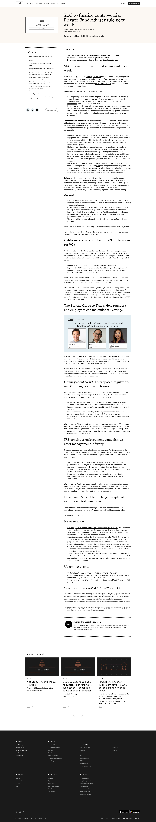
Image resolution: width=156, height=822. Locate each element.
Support (18, 789)
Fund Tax (82, 753)
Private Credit (19, 753)
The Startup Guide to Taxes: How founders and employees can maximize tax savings (41, 73)
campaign (124, 484)
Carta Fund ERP (84, 744)
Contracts (114, 750)
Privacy (107, 818)
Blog (49, 780)
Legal (101, 818)
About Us (18, 778)
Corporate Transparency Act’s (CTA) (114, 392)
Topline (31, 60)
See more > (83, 797)
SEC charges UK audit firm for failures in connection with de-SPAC (92, 528)
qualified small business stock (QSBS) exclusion (107, 356)
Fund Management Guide (86, 783)
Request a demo (134, 3)
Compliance (115, 747)
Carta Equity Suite (52, 744)
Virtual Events (51, 789)
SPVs (81, 755)
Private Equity (19, 744)
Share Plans (51, 753)
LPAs (98, 166)
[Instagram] (20, 812)
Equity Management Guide (87, 780)
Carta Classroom (84, 778)
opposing (126, 452)
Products (30, 3)
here (88, 433)
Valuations (50, 750)
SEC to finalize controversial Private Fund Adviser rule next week (40, 57)
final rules (75, 402)
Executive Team (20, 780)
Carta (69, 207)
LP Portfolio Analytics (85, 766)
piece (67, 232)
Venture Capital (20, 747)
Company (64, 3)
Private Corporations (21, 750)
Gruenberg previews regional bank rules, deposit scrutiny (89, 537)
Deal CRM (82, 750)
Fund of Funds (19, 755)
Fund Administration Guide (87, 789)
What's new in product (53, 786)
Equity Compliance (53, 755)
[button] (51, 110)
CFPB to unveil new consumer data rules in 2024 (85, 546)
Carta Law (114, 744)
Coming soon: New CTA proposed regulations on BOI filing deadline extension (41, 78)
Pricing (46, 3)
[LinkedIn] (16, 812)
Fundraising (51, 761)
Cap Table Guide (84, 786)
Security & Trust (116, 818)
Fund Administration (85, 747)
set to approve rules (93, 77)
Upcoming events (34, 94)
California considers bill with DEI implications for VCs (41, 69)
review (108, 397)
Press (17, 786)
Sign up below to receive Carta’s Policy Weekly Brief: (41, 97)
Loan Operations (84, 763)
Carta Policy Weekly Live (76, 573)
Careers (18, 783)
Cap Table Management (54, 747)
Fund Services (115, 753)
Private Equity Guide (85, 791)
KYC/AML (82, 761)
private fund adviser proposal (90, 91)
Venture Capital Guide (85, 794)
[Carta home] (19, 3)
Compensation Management (55, 758)
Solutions (39, 3)
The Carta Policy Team (91, 622)
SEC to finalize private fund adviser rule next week (41, 64)
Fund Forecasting (84, 758)
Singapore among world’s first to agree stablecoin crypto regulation (93, 553)
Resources (54, 3)
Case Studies (51, 791)
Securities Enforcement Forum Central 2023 (84, 580)
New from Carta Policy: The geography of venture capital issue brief (41, 87)
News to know (33, 90)
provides (91, 462)
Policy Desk (51, 783)
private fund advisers (103, 84)
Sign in (123, 3)
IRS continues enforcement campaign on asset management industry (40, 82)
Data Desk (50, 778)
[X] (23, 812)
